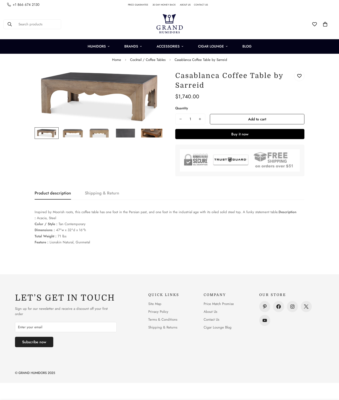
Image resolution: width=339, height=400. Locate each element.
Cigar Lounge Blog (218, 327)
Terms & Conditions (162, 319)
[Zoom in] (154, 79)
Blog (247, 46)
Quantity (181, 108)
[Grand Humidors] (169, 24)
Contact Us (211, 319)
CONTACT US (202, 4)
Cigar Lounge (211, 46)
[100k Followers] (292, 306)
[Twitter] (306, 306)
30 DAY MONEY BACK (166, 4)
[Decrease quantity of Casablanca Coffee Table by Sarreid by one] (180, 119)
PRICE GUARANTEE (140, 4)
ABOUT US (187, 4)
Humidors (97, 46)
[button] (325, 24)
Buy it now (239, 134)
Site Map (154, 303)
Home (116, 59)
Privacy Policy (158, 311)
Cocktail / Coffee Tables (148, 59)
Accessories (168, 46)
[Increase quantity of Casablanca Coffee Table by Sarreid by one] (200, 119)
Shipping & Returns (162, 327)
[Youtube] (264, 320)
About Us (210, 311)
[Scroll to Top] (330, 375)
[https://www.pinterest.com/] (264, 306)
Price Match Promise (219, 303)
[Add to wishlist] (299, 76)
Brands (131, 46)
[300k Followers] (278, 306)
